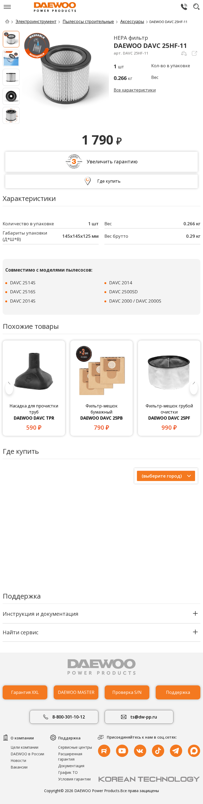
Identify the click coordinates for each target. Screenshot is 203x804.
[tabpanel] (34, 388)
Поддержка (178, 692)
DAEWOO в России (27, 753)
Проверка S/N (127, 692)
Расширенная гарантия (70, 756)
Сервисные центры (75, 747)
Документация (71, 765)
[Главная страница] (10, 21)
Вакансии (19, 767)
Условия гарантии (74, 778)
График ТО (68, 772)
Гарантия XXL (25, 692)
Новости (18, 760)
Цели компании (24, 747)
